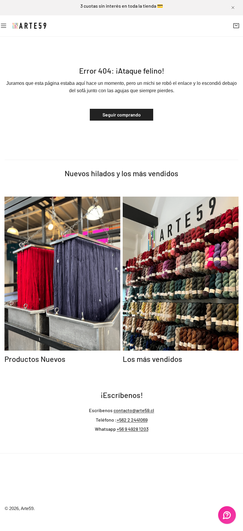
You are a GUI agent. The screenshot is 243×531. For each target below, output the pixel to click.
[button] (236, 26)
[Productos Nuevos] (62, 274)
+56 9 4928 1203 (132, 429)
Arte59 (27, 508)
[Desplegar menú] (3, 26)
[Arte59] (29, 25)
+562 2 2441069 (132, 419)
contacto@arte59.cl (133, 410)
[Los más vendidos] (181, 274)
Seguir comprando (122, 114)
